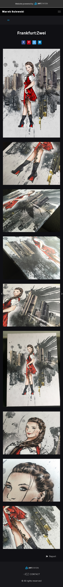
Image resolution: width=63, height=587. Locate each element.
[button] (50, 556)
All (8, 20)
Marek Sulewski (13, 11)
